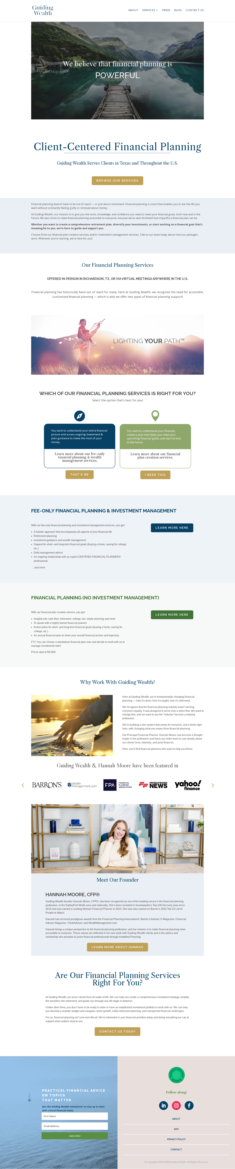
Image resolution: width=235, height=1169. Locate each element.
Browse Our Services (117, 180)
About (133, 10)
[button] (23, 785)
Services (148, 10)
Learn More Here (172, 527)
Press (166, 10)
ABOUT (176, 1118)
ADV (176, 1129)
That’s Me (79, 474)
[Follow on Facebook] (189, 1105)
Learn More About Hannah (117, 947)
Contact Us (195, 10)
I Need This (155, 474)
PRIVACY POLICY (176, 1139)
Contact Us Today (117, 1031)
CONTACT (176, 1149)
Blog (178, 10)
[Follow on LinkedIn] (163, 1105)
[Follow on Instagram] (176, 1105)
